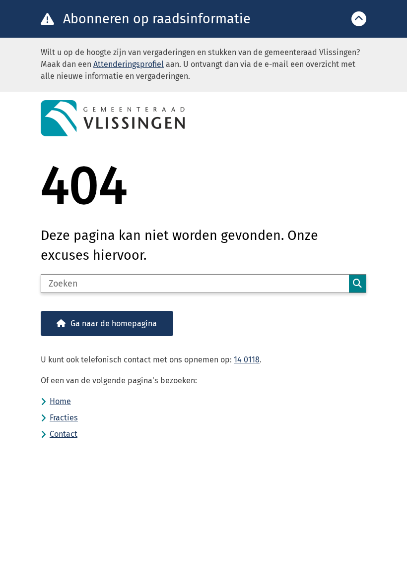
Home (60, 401)
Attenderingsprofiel (128, 64)
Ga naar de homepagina (113, 323)
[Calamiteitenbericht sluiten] (358, 18)
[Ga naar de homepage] (203, 118)
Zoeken (357, 283)
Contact (63, 434)
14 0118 (247, 359)
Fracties (64, 417)
